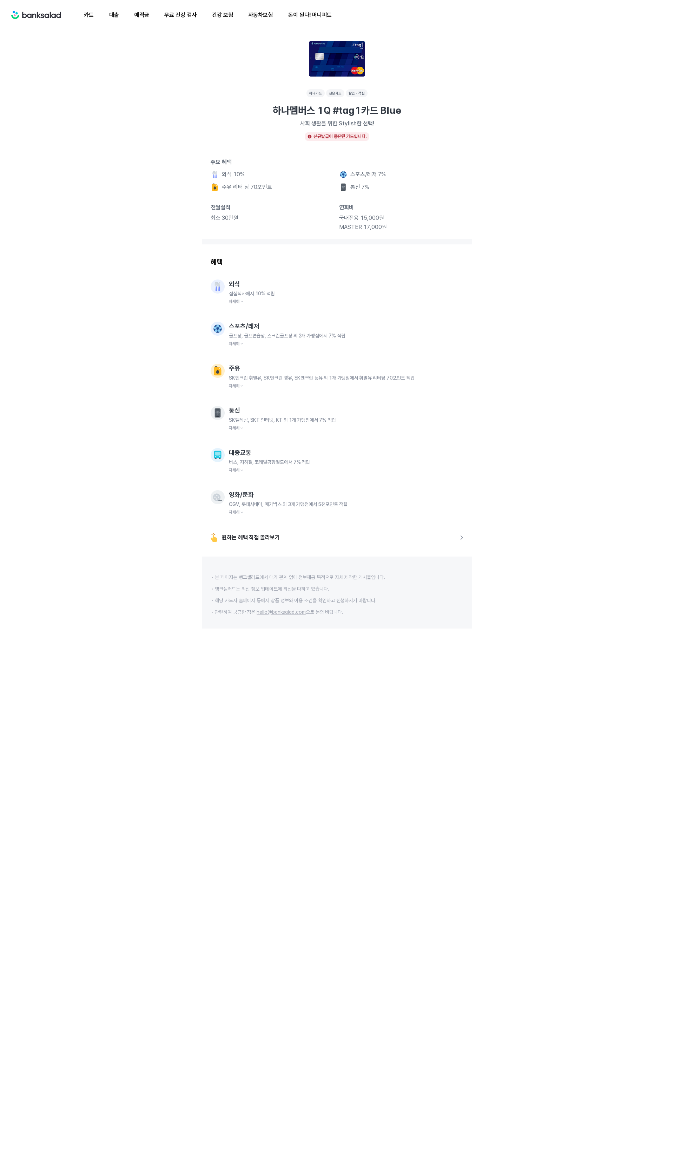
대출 (114, 15)
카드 (89, 15)
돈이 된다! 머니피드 (310, 15)
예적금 (141, 15)
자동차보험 (260, 15)
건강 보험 (222, 15)
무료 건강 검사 (180, 15)
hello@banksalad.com (281, 612)
